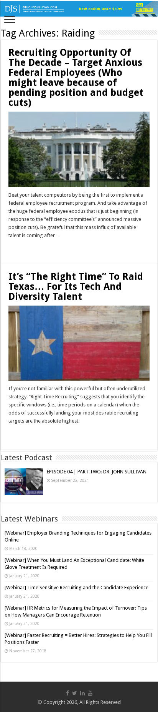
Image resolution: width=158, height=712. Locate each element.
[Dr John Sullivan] (79, 9)
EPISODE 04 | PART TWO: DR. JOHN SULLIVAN (96, 472)
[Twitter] (74, 693)
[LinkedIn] (82, 693)
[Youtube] (90, 693)
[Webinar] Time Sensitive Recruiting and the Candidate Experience (76, 587)
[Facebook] (67, 693)
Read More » (25, 249)
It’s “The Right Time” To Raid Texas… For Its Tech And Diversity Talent (75, 286)
